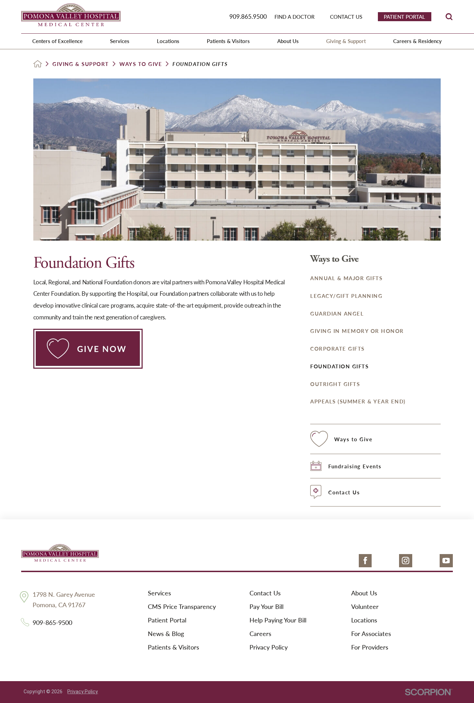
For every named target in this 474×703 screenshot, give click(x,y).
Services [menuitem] (119, 40)
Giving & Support (80, 64)
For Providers (369, 647)
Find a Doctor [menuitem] (294, 17)
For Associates (371, 634)
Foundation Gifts (339, 366)
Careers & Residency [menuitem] (417, 40)
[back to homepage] (37, 63)
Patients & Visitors (173, 647)
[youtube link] (446, 560)
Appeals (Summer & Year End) (357, 401)
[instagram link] (405, 560)
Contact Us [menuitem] (346, 17)
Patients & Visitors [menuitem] (228, 40)
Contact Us (265, 593)
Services (159, 593)
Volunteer (365, 607)
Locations (364, 620)
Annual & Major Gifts (346, 278)
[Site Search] (449, 16)
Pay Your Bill (266, 607)
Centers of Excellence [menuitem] (57, 40)
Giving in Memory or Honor (357, 330)
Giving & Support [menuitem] (346, 40)
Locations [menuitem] (168, 40)
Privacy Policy (268, 647)
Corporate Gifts (337, 348)
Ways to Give (140, 64)
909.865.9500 (248, 16)
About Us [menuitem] (288, 40)
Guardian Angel (337, 313)
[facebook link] (365, 560)
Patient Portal (167, 620)
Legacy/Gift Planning (346, 295)
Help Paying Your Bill (277, 620)
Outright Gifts (335, 383)
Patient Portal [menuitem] (404, 16)
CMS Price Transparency (182, 607)
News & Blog (166, 634)
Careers (260, 634)
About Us (364, 593)
